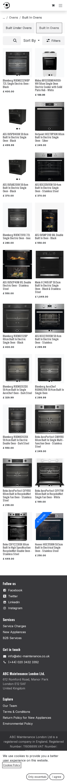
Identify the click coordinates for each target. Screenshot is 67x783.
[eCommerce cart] (53, 5)
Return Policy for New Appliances (27, 717)
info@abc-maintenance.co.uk (29, 656)
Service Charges (14, 626)
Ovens (13, 17)
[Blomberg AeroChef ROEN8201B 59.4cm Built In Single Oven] (49, 368)
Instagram (15, 608)
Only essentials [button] (37, 776)
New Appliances (14, 632)
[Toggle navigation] (60, 5)
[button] (32, 40)
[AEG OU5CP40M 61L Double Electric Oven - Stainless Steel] (17, 264)
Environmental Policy (18, 723)
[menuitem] (19, 28)
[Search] (15, 40)
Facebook (15, 590)
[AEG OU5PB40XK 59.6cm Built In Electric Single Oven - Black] (17, 116)
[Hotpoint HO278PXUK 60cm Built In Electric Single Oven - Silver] (49, 116)
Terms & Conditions (16, 712)
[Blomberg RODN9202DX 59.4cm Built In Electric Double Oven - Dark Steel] (17, 419)
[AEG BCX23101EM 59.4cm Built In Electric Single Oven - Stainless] (49, 318)
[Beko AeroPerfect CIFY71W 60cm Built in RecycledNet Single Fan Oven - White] (49, 473)
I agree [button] (56, 776)
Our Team (10, 706)
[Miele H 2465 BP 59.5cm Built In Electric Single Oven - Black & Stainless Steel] (49, 264)
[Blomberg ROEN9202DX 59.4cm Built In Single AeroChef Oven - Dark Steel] (17, 368)
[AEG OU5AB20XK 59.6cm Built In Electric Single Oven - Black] (17, 166)
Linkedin (14, 602)
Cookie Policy (11, 765)
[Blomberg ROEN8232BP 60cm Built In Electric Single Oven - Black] (17, 318)
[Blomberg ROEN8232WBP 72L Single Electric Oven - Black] (17, 62)
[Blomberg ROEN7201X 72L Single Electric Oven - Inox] (17, 217)
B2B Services (12, 638)
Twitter (13, 596)
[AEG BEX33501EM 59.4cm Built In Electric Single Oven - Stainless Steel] (49, 166)
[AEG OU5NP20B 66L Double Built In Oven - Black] (49, 217)
